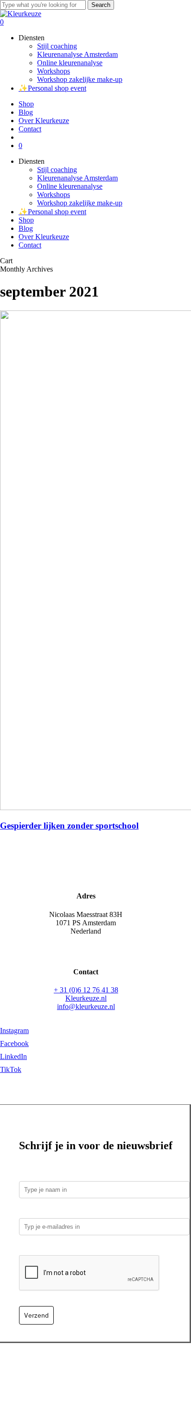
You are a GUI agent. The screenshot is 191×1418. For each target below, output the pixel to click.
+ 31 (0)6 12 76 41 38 (86, 990)
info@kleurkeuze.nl (86, 1006)
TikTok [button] (10, 1069)
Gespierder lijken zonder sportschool (69, 825)
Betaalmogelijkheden (32, 1368)
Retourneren (122, 1368)
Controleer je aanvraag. (58, 1248)
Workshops (53, 194)
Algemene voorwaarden (77, 1377)
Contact (30, 245)
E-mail (31, 1211)
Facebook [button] (14, 1043)
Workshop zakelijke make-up (79, 203)
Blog (26, 228)
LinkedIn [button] (13, 1056)
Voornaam (35, 1174)
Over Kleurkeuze (44, 237)
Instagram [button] (14, 1030)
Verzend (36, 1315)
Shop (26, 220)
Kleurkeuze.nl (86, 998)
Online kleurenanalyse (69, 186)
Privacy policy (166, 1368)
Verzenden (83, 1368)
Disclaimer (133, 1377)
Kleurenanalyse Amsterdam (77, 178)
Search (100, 4)
